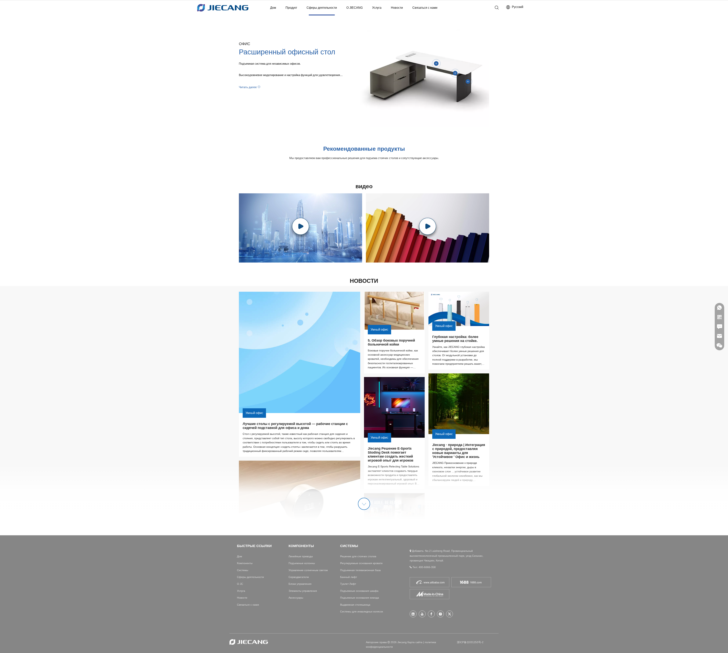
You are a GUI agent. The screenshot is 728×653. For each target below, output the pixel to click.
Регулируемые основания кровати (361, 563)
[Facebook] (431, 614)
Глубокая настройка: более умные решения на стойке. (455, 339)
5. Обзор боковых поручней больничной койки (392, 342)
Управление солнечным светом (308, 570)
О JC (240, 583)
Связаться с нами (424, 7)
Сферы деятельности (322, 7)
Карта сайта (414, 642)
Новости (397, 7)
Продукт (291, 7)
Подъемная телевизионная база (360, 570)
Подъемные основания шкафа (359, 590)
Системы (242, 570)
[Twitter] (449, 614)
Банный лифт (348, 577)
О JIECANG (354, 7)
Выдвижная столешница (355, 604)
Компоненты (245, 563)
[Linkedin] (413, 614)
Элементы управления (303, 590)
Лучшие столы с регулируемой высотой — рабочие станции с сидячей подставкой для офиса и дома (296, 426)
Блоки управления (300, 583)
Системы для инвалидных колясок (361, 611)
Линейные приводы (301, 556)
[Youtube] (422, 614)
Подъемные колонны (302, 563)
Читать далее (248, 87)
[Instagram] (440, 614)
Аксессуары (296, 597)
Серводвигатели (299, 577)
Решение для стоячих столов (358, 556)
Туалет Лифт (348, 583)
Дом (273, 7)
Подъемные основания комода (359, 597)
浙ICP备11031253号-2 (470, 642)
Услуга (376, 7)
